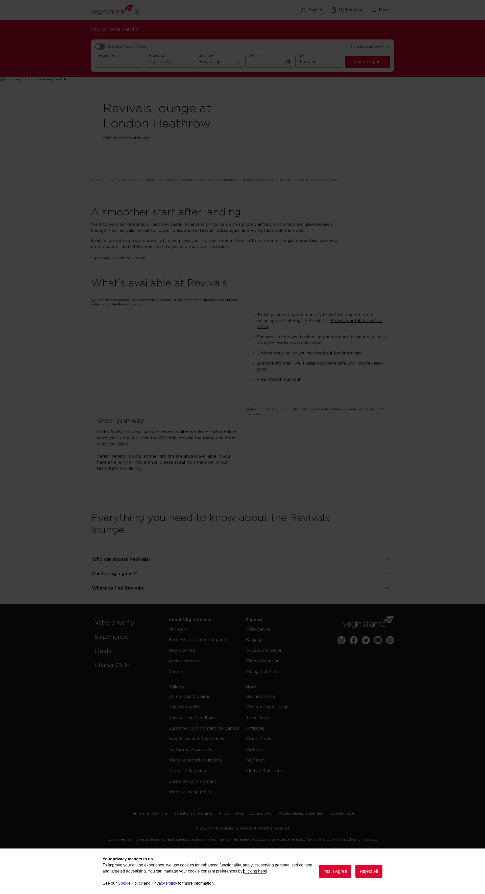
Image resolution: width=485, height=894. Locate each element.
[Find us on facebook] (354, 640)
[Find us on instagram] (341, 640)
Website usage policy (190, 792)
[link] (126, 623)
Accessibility (261, 813)
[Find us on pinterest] (390, 640)
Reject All (369, 871)
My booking (350, 10)
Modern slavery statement (301, 813)
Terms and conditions (149, 813)
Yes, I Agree (335, 871)
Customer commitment (192, 781)
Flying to (156, 56)
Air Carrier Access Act (191, 750)
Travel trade (258, 718)
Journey (206, 56)
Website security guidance (195, 760)
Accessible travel (263, 651)
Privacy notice (231, 813)
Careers (176, 672)
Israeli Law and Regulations (196, 739)
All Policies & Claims (189, 697)
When (254, 56)
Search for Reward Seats (127, 46)
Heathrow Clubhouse (257, 179)
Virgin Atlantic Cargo (267, 707)
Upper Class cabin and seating (168, 179)
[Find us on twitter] (366, 640)
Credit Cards (258, 739)
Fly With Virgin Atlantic (122, 179)
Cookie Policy (130, 883)
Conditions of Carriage (193, 813)
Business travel (261, 697)
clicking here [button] (255, 871)
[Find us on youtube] (378, 640)
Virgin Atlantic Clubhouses (217, 179)
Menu (384, 10)
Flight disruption (262, 661)
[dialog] (242, 871)
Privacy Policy (164, 883)
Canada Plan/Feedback (192, 718)
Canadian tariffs (185, 707)
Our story (178, 629)
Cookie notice (342, 813)
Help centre (258, 629)
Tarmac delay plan (187, 771)
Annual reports (184, 661)
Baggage (255, 640)
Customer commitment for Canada (204, 728)
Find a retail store (264, 771)
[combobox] (119, 62)
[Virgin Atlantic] (140, 10)
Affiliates (255, 728)
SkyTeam (255, 760)
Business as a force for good (197, 640)
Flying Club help (262, 672)
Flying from (109, 56)
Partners (254, 750)
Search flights (368, 62)
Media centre (182, 651)
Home (95, 179)
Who (303, 56)
